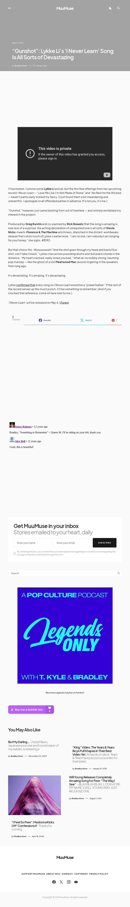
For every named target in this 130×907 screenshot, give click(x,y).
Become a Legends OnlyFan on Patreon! (65, 692)
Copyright (81, 874)
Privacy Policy (99, 874)
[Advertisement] (65, 96)
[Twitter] (61, 882)
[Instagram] (68, 882)
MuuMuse (65, 8)
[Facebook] (54, 882)
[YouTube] (76, 882)
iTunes (64, 302)
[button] (9, 8)
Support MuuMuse (33, 874)
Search (119, 573)
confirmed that (25, 285)
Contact (67, 874)
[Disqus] (65, 371)
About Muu (53, 874)
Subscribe (104, 543)
